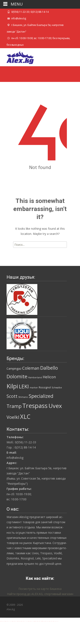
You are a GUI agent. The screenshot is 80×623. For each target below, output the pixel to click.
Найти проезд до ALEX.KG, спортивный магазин (40, 594)
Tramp (14, 406)
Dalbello (49, 368)
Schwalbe (57, 387)
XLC (25, 416)
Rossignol (45, 387)
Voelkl (13, 417)
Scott (12, 396)
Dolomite (17, 376)
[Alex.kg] (17, 56)
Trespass (35, 406)
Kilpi (12, 386)
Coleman (30, 368)
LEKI (24, 386)
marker (34, 387)
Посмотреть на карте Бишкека (40, 589)
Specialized (41, 396)
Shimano (23, 397)
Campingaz (14, 368)
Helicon (49, 376)
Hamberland (35, 377)
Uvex (55, 406)
